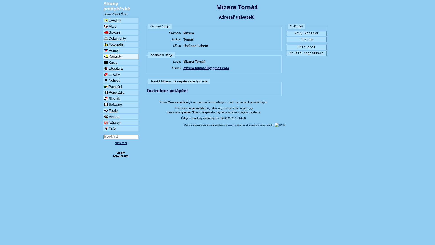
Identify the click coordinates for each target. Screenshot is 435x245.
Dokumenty (117, 38)
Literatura (116, 68)
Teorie (113, 111)
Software (115, 104)
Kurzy (113, 62)
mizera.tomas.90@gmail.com (206, 68)
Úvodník (115, 20)
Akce (112, 26)
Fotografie (116, 44)
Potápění (115, 86)
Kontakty (115, 56)
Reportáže (116, 92)
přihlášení (121, 143)
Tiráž (112, 128)
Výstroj (114, 116)
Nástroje (115, 123)
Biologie (114, 32)
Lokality (114, 74)
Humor (114, 50)
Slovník (114, 98)
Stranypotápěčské (116, 6)
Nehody (114, 80)
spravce (232, 125)
